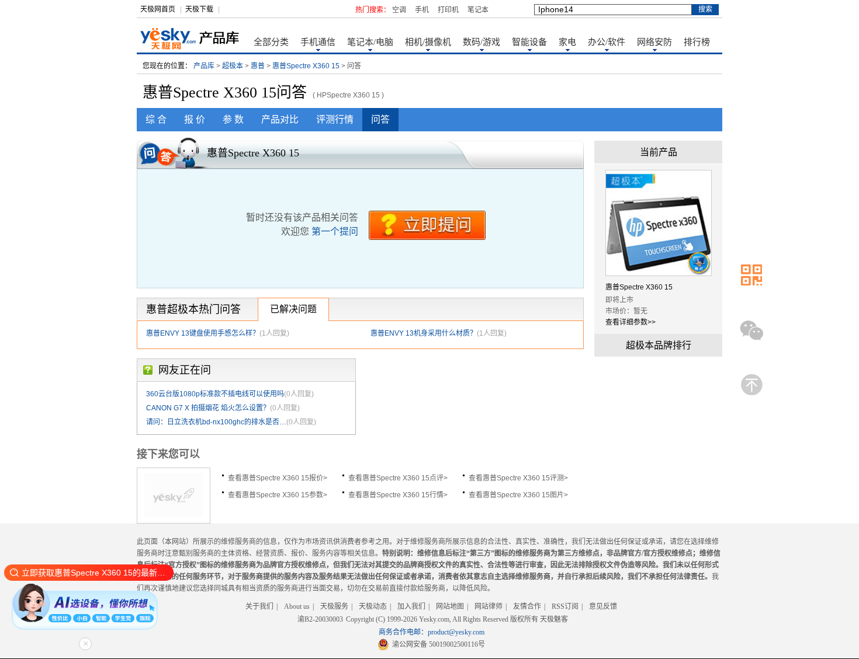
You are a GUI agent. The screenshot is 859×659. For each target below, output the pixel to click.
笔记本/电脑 (370, 42)
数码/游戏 (481, 42)
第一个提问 (334, 231)
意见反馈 (603, 606)
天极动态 (373, 606)
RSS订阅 (565, 606)
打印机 (448, 10)
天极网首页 (157, 9)
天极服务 (334, 606)
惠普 (258, 66)
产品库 (203, 66)
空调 (399, 10)
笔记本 (478, 10)
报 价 (194, 119)
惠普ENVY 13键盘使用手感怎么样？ (202, 333)
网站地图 (450, 606)
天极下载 (199, 9)
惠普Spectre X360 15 (306, 66)
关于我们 (259, 606)
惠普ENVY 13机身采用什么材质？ (423, 333)
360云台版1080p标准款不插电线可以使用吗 (215, 394)
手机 (422, 10)
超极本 (232, 66)
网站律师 (488, 606)
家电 (567, 42)
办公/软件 (606, 42)
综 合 (156, 119)
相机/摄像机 (428, 42)
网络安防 (654, 42)
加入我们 (411, 606)
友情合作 (527, 606)
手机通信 (317, 42)
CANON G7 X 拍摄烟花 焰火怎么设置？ (208, 408)
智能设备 (529, 42)
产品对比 (280, 119)
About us (297, 606)
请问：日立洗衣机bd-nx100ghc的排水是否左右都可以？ (216, 422)
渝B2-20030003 (320, 619)
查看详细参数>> (630, 322)
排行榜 (697, 42)
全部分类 (271, 42)
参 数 (233, 119)
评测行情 (335, 119)
